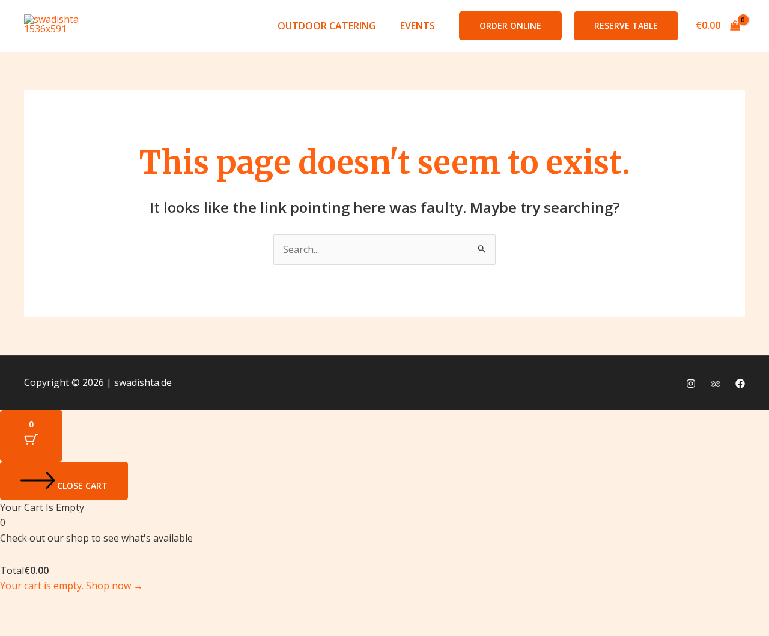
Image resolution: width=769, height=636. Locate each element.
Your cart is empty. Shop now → (71, 585)
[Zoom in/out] (20, 605)
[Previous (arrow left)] (20, 626)
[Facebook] (740, 383)
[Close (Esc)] (150, 605)
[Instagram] (691, 383)
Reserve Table (626, 25)
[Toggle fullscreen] (63, 605)
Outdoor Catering (327, 25)
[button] (510, 25)
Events (417, 25)
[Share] (107, 605)
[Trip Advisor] (715, 383)
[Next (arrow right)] (63, 626)
